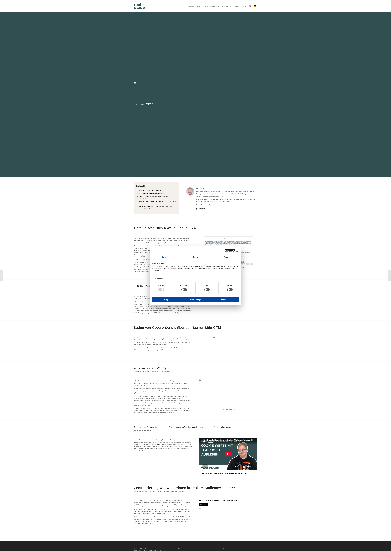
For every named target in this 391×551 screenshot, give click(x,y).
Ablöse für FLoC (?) (144, 199)
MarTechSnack (156, 444)
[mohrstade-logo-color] (140, 6)
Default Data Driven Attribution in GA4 (150, 190)
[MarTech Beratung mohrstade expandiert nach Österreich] (1, 275)
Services (223, 548)
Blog (178, 548)
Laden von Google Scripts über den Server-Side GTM (154, 196)
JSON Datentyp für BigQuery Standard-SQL (152, 193)
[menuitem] (192, 6)
